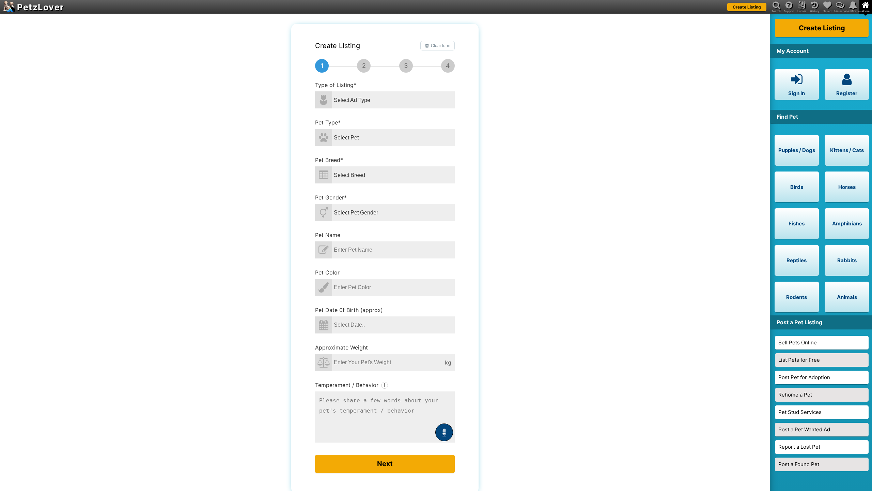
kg (448, 362)
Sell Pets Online (797, 342)
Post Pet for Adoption (804, 377)
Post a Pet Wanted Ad (804, 429)
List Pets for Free (799, 360)
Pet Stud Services (800, 412)
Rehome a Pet (795, 394)
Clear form (440, 45)
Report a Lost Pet (799, 447)
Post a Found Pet (798, 464)
